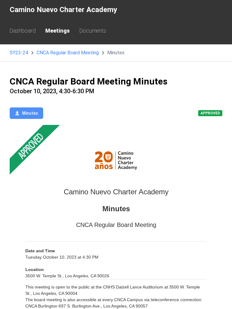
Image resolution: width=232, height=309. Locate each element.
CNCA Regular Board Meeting (68, 53)
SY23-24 (19, 53)
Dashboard (23, 30)
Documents (92, 30)
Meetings (57, 30)
